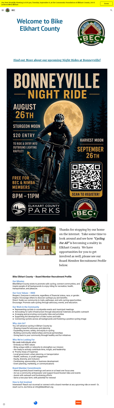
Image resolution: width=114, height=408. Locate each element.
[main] (40, 24)
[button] (2, 10)
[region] (57, 3)
